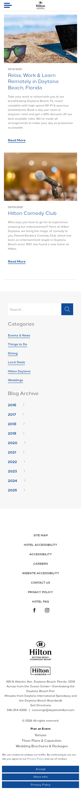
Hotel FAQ (40, 601)
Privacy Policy (40, 592)
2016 (12, 404)
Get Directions (40, 705)
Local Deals (16, 362)
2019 (12, 433)
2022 (12, 461)
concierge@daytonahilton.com (53, 710)
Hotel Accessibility (40, 545)
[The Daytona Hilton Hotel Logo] (40, 651)
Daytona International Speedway (47, 696)
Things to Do (17, 344)
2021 (12, 452)
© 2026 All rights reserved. (40, 720)
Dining (13, 353)
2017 (12, 414)
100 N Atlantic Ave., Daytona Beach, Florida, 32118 (40, 681)
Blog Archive (23, 393)
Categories (21, 324)
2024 (12, 480)
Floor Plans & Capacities (41, 740)
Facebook (34, 610)
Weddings (15, 380)
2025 (12, 489)
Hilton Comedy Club (32, 213)
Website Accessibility (40, 573)
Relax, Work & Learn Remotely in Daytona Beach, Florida (33, 81)
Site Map (40, 535)
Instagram (47, 610)
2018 (12, 423)
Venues (40, 735)
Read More (17, 140)
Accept (41, 769)
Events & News (19, 335)
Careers (40, 563)
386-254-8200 (17, 710)
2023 (12, 470)
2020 (12, 442)
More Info (41, 777)
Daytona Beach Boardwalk (43, 700)
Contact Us (40, 582)
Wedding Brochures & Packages (42, 746)
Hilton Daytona (19, 371)
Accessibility (40, 554)
